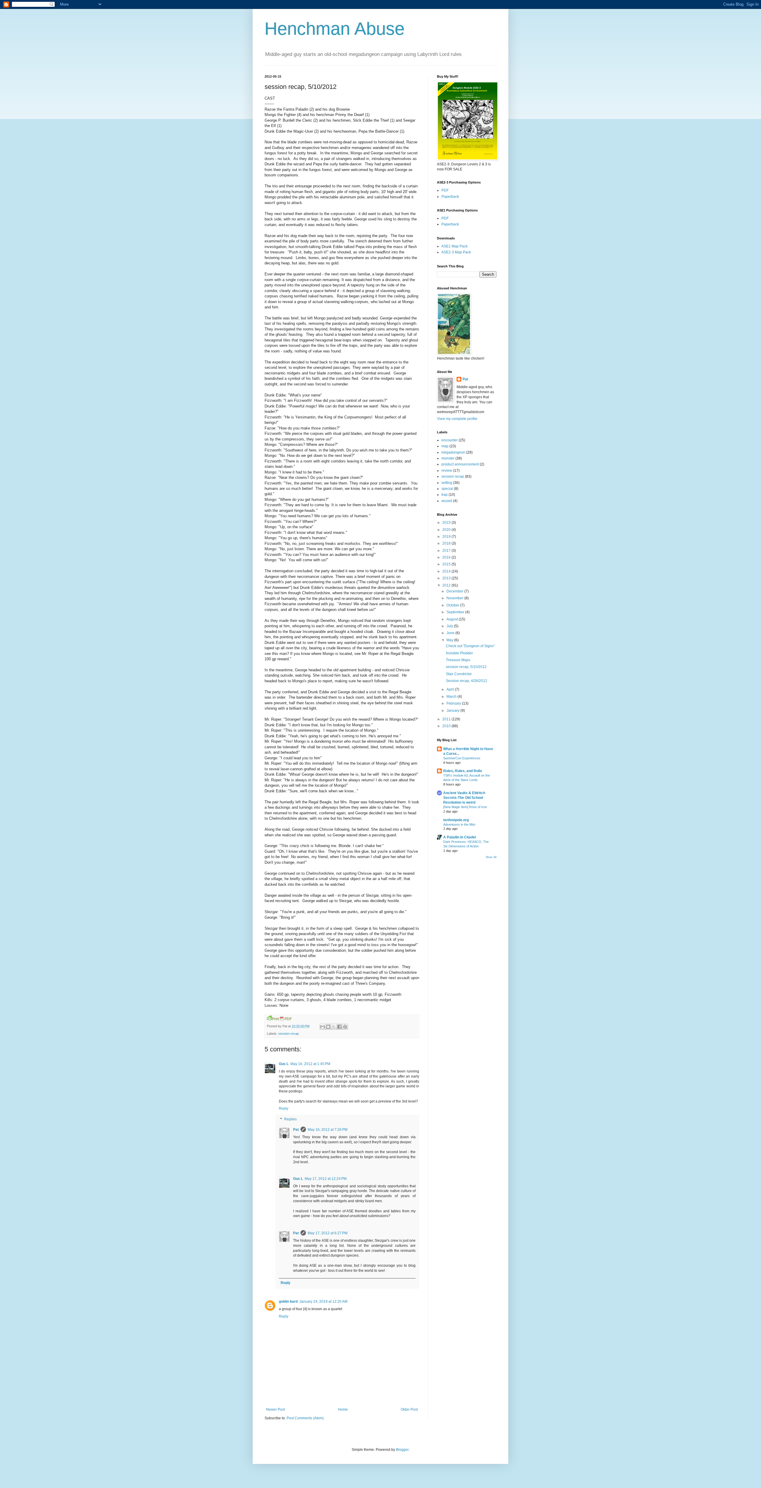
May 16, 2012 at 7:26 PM (328, 1130)
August (452, 619)
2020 (447, 530)
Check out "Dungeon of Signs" (470, 646)
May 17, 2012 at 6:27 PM (328, 1233)
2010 (447, 726)
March (451, 696)
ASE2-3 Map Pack (456, 252)
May (450, 640)
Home (343, 1409)
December (455, 591)
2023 (447, 522)
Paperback (450, 197)
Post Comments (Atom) (305, 1418)
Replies (290, 1119)
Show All (491, 857)
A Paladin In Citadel (459, 837)
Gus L (284, 1064)
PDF (445, 190)
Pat (296, 1130)
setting (446, 483)
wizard (446, 501)
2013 (447, 578)
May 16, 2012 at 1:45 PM (310, 1064)
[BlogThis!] (328, 1027)
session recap (288, 1033)
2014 (447, 571)
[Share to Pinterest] (345, 1027)
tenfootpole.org (456, 820)
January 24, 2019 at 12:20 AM (323, 1301)
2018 (447, 543)
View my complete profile (457, 419)
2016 (447, 557)
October (453, 605)
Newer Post (275, 1409)
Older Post (409, 1409)
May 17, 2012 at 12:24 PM (326, 1179)
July (450, 626)
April (450, 689)
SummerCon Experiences (461, 758)
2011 (447, 719)
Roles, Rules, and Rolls (462, 771)
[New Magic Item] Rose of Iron (465, 807)
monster (448, 458)
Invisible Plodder (459, 653)
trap (444, 495)
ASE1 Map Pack (454, 246)
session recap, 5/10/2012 (466, 667)
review (446, 470)
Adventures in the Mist (459, 824)
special (447, 489)
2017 (447, 550)
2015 (447, 564)
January (453, 710)
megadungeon (453, 452)
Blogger (402, 1450)
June (450, 633)
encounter (449, 440)
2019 (447, 536)
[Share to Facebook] (339, 1027)
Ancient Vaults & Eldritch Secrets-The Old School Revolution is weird (464, 798)
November (455, 598)
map (445, 446)
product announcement (460, 464)
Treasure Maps (458, 660)
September (455, 612)
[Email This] (323, 1027)
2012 (447, 585)
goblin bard (288, 1301)
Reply (283, 1108)
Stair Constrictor (459, 674)
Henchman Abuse (335, 29)
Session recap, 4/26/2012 (466, 681)
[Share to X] (334, 1027)
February (454, 703)
